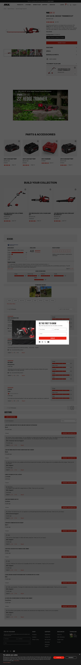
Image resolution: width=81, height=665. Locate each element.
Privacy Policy (16, 660)
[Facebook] (39, 342)
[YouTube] (48, 342)
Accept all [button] (59, 657)
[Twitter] (45, 342)
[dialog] (40, 659)
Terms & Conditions (7, 662)
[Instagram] (42, 342)
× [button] (79, 654)
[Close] (67, 322)
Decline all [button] (71, 657)
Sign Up (53, 338)
